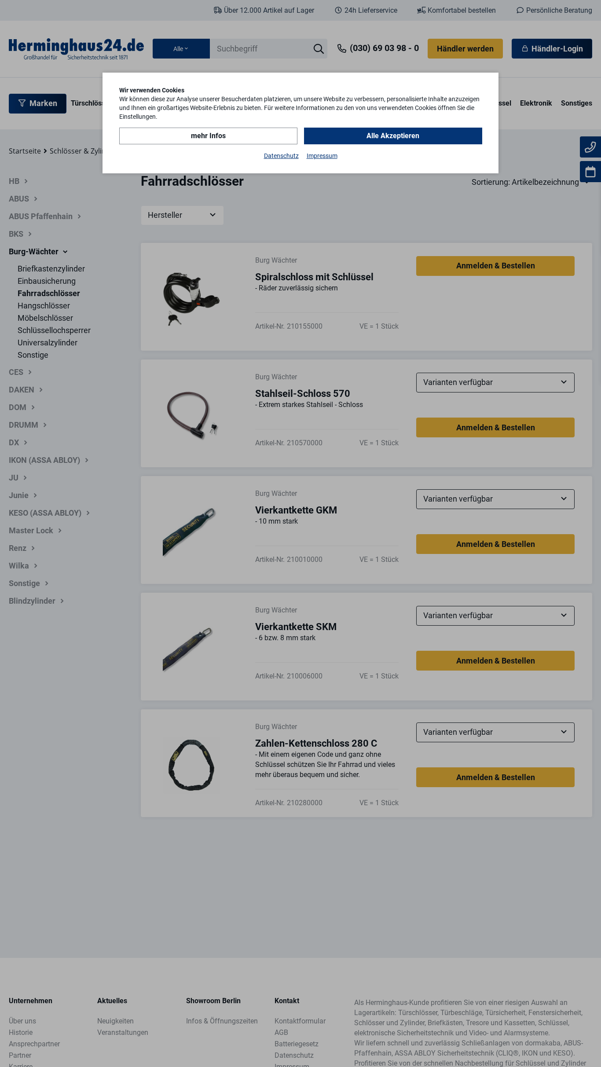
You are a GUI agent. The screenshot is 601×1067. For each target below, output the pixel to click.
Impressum (322, 155)
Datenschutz (281, 155)
